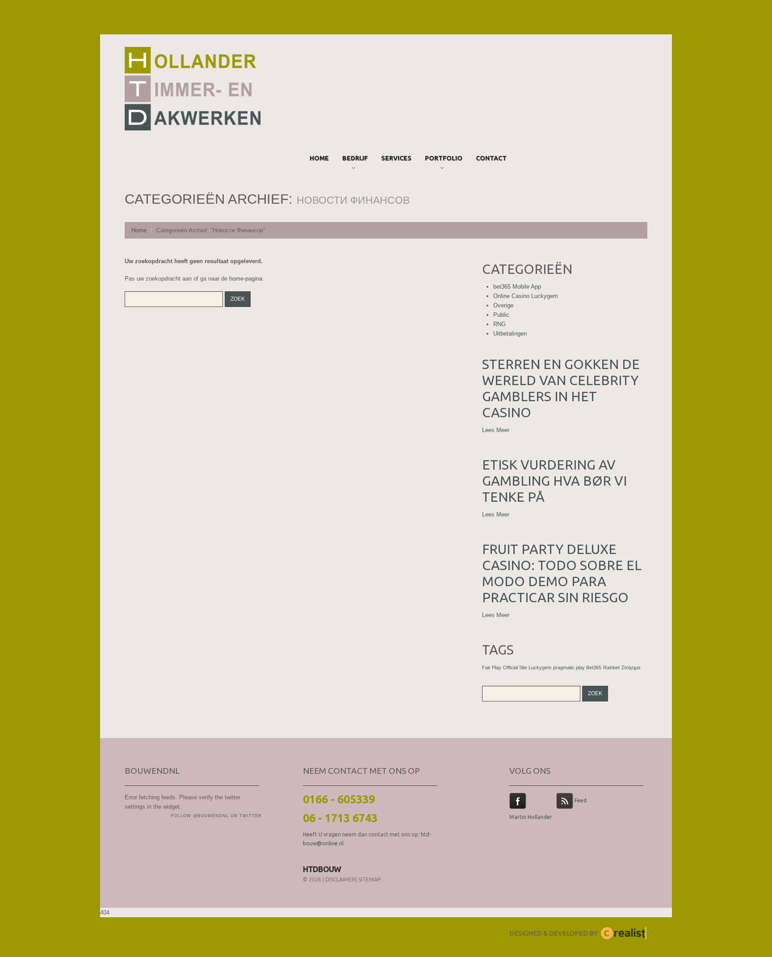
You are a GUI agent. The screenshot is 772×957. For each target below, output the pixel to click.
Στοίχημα (630, 667)
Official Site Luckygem (527, 667)
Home (319, 158)
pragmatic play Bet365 (577, 667)
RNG (499, 324)
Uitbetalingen (510, 333)
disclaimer (340, 879)
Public (501, 314)
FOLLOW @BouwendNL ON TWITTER (216, 816)
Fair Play (491, 667)
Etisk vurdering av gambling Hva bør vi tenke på (554, 480)
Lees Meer (495, 430)
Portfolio (443, 160)
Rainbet (611, 667)
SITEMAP (369, 879)
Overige (503, 305)
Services (396, 158)
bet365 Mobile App (517, 286)
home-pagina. (246, 278)
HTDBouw (322, 869)
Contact (491, 158)
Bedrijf (355, 160)
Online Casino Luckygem (525, 296)
